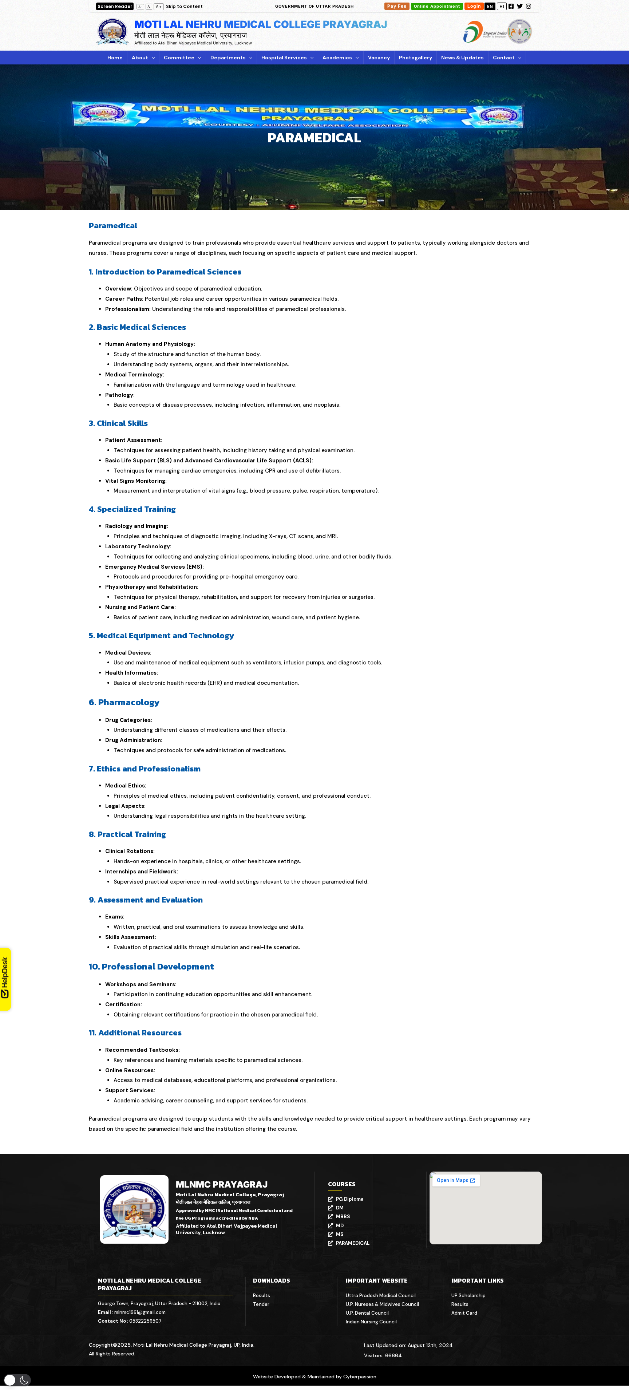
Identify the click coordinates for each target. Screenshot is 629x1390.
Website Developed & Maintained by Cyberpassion (314, 1376)
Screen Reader (115, 6)
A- (140, 7)
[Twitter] (519, 6)
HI (501, 6)
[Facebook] (511, 6)
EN (490, 6)
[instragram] (528, 6)
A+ (159, 6)
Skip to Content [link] (184, 6)
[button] (314, 6)
